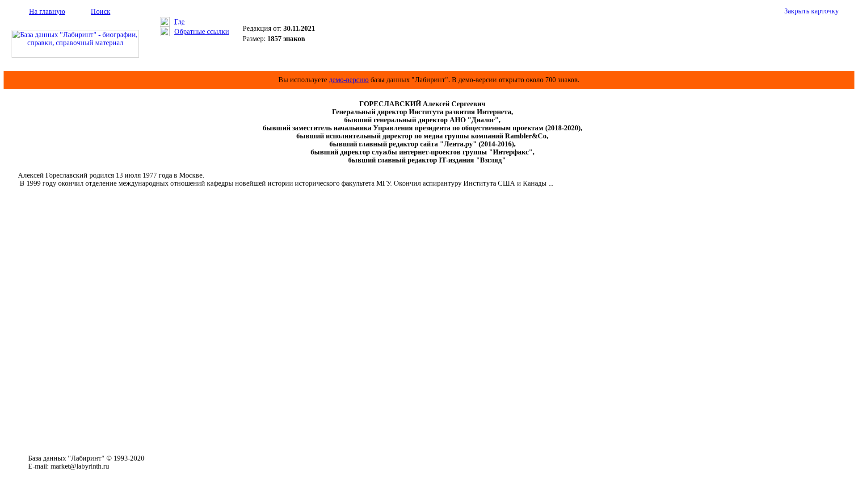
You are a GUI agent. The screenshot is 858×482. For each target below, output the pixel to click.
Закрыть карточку (811, 11)
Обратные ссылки (201, 31)
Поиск (100, 11)
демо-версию (349, 79)
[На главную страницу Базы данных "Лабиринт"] (75, 55)
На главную (47, 11)
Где (179, 21)
